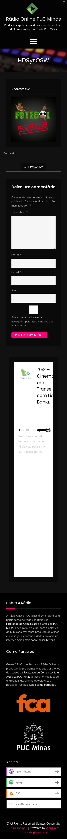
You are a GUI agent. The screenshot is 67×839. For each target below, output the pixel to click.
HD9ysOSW (20, 89)
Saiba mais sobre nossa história (36, 640)
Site (13, 289)
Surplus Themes (17, 828)
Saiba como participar (42, 684)
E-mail (16, 272)
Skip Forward (49, 430)
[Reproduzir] (19, 430)
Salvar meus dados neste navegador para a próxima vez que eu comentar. (32, 321)
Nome (16, 254)
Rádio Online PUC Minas (33, 19)
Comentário (19, 212)
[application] (33, 430)
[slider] (27, 430)
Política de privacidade (33, 832)
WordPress (52, 828)
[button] (64, 3)
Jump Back (46, 430)
